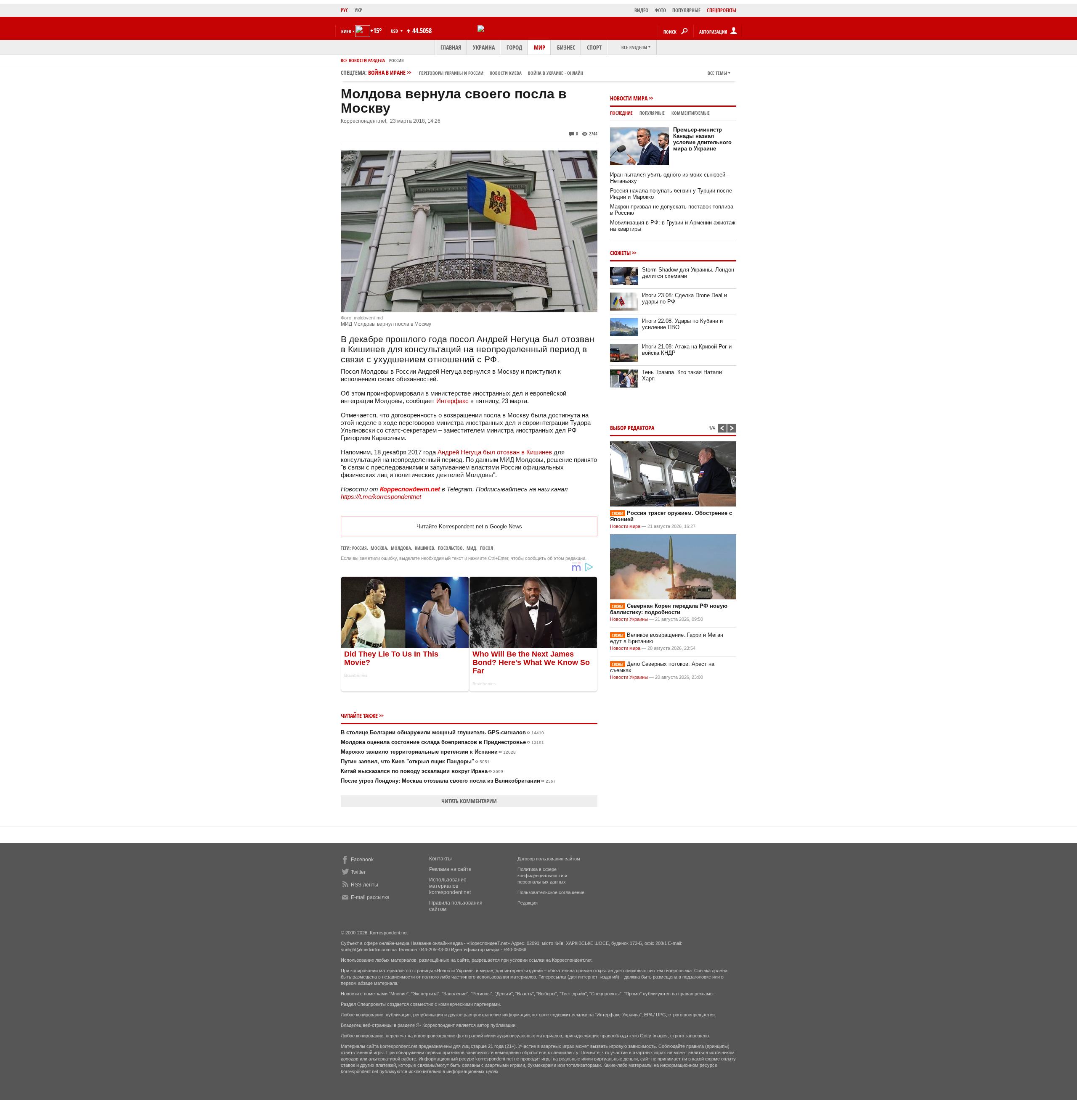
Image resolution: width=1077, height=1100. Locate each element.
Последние (621, 113)
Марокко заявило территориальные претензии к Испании (428, 752)
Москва (379, 548)
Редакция (527, 902)
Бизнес (566, 47)
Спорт (594, 47)
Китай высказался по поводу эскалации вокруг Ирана (422, 771)
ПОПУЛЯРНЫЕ (686, 10)
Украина (484, 47)
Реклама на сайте (450, 869)
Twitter (358, 872)
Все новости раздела (363, 60)
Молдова (401, 548)
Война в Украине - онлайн (555, 73)
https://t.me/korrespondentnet (381, 496)
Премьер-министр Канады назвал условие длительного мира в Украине (702, 139)
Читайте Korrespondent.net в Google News (469, 526)
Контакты (440, 859)
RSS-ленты (364, 885)
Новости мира (628, 98)
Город (514, 47)
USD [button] (395, 31)
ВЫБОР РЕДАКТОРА (632, 428)
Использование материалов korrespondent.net (450, 886)
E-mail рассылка (370, 897)
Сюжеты (620, 253)
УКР (358, 10)
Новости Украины (629, 619)
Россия (396, 60)
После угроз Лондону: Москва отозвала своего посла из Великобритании (448, 781)
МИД (471, 548)
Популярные (652, 113)
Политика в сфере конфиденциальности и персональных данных (542, 875)
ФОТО (660, 10)
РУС (344, 10)
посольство (450, 548)
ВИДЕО (641, 10)
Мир (539, 47)
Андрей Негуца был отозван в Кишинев (495, 452)
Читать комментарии (469, 801)
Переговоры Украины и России (451, 73)
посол (486, 548)
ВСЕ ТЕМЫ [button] (717, 73)
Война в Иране (475, 72)
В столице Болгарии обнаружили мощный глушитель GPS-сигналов (442, 732)
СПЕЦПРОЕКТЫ (721, 10)
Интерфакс (452, 400)
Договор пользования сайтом (548, 858)
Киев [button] (346, 31)
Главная (450, 47)
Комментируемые (690, 113)
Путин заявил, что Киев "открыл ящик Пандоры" (415, 761)
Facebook (362, 860)
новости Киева (506, 73)
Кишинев (424, 548)
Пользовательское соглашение (550, 892)
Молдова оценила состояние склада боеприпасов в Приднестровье (442, 742)
